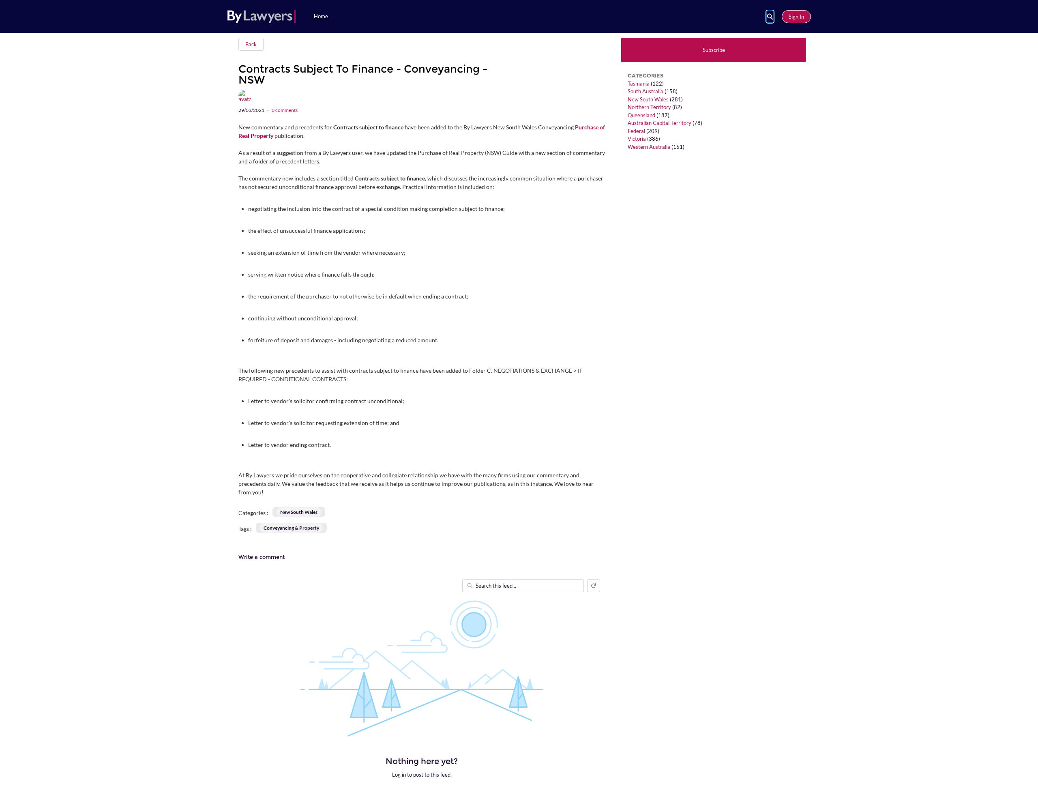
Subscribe (714, 50)
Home (321, 16)
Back (251, 44)
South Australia (645, 91)
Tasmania (639, 83)
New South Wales (648, 99)
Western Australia (649, 147)
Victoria (637, 138)
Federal (636, 131)
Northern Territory (649, 107)
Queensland (641, 115)
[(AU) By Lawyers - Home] (261, 16)
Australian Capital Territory (659, 123)
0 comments (285, 110)
